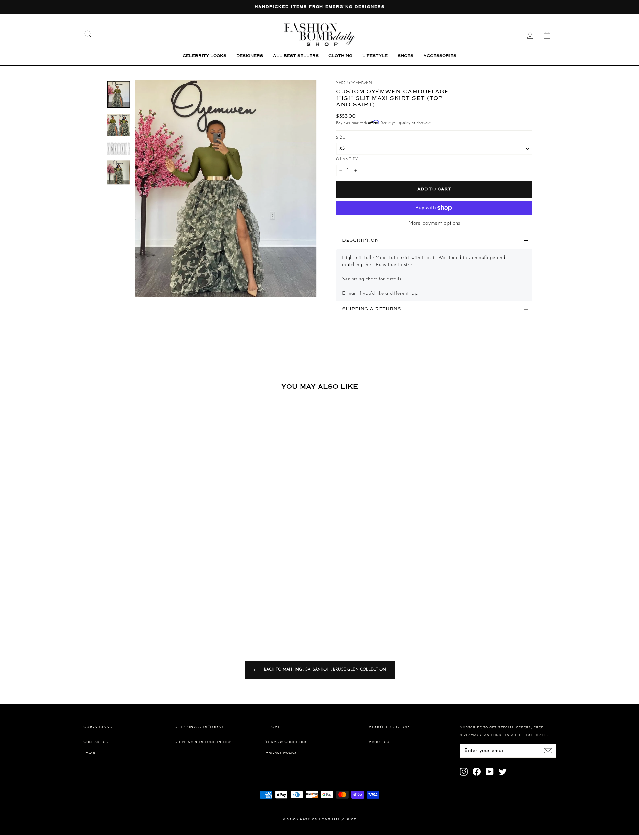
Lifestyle (375, 56)
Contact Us (95, 742)
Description (360, 240)
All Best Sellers (296, 56)
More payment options (434, 223)
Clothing (340, 56)
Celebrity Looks (204, 56)
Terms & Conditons (286, 742)
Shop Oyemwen (354, 83)
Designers (249, 56)
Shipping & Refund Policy (202, 742)
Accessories (439, 56)
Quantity (347, 159)
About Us (379, 742)
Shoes (405, 56)
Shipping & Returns (371, 309)
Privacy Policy (281, 753)
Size (340, 137)
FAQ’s (89, 753)
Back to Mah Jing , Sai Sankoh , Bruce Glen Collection (324, 670)
